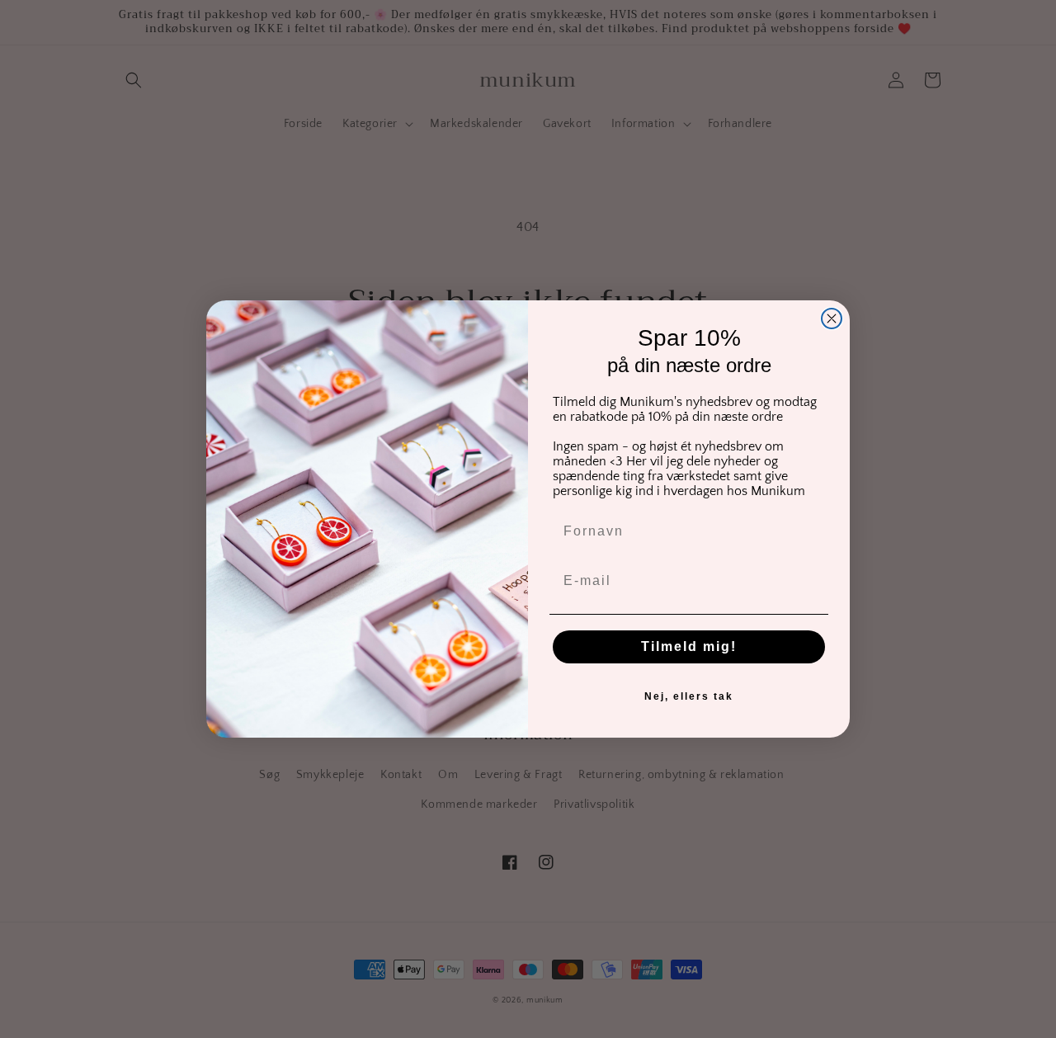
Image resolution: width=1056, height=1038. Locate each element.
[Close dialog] (832, 318)
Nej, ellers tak (688, 696)
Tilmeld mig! (689, 646)
